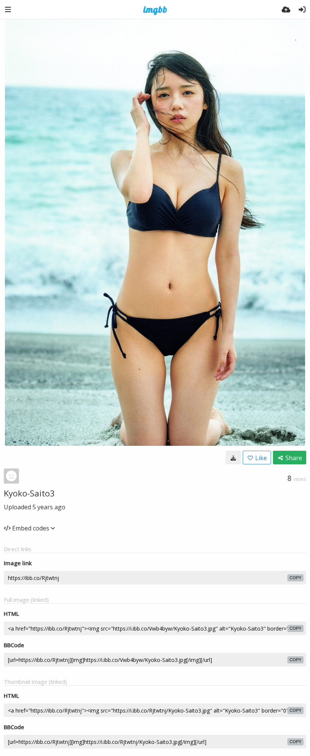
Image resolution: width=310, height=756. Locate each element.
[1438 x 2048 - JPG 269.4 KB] (233, 457)
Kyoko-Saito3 (29, 493)
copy (295, 577)
